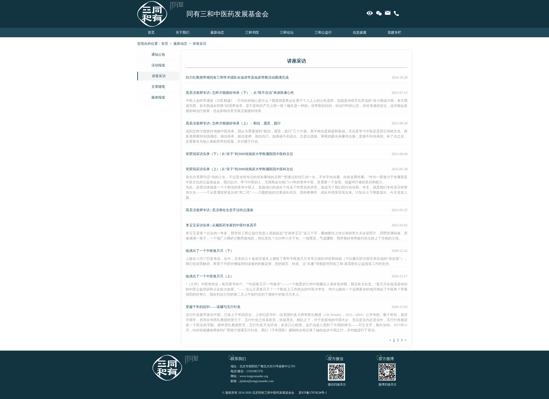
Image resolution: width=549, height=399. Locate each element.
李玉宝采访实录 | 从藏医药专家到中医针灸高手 (221, 225)
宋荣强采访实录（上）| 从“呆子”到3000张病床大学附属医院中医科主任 (239, 169)
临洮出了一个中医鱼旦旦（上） (210, 276)
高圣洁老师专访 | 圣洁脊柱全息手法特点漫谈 (219, 210)
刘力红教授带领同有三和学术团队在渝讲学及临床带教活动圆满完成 (237, 77)
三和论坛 (287, 32)
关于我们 (182, 32)
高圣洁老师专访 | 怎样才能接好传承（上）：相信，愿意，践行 (233, 123)
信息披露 (360, 32)
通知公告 (158, 54)
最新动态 (217, 32)
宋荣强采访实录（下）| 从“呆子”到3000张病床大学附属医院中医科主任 (239, 154)
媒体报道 (158, 97)
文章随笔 (158, 86)
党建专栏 (394, 32)
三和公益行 (323, 32)
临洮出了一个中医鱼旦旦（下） (210, 251)
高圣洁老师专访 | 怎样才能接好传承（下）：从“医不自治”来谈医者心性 (240, 92)
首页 (151, 32)
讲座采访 (199, 43)
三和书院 (252, 32)
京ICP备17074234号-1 (313, 392)
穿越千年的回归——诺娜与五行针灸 (213, 307)
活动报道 (158, 65)
